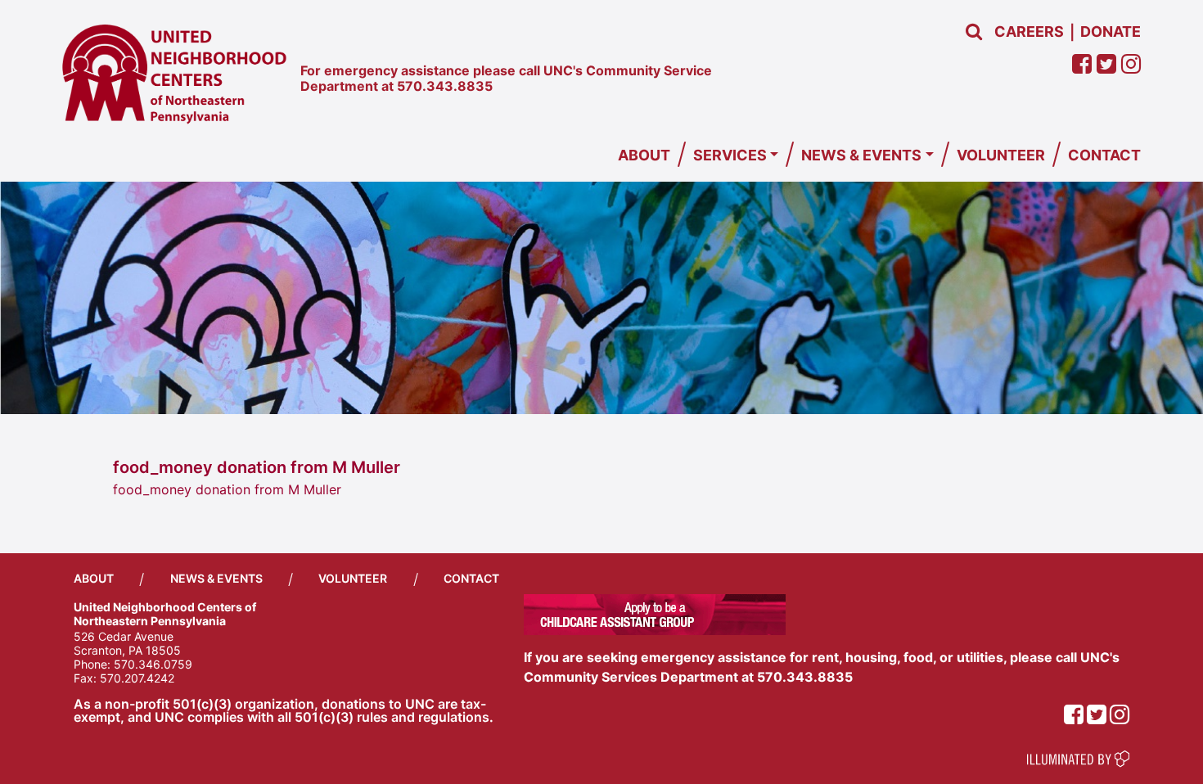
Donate (1110, 31)
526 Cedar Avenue (123, 636)
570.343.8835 (445, 86)
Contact (1104, 155)
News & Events (861, 155)
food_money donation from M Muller (227, 489)
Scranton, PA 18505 (127, 650)
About (644, 155)
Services (730, 155)
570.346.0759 (153, 664)
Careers (1029, 31)
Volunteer (1001, 155)
